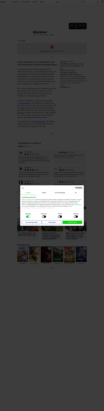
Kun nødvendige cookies (32, 222)
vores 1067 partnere (30, 199)
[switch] (44, 216)
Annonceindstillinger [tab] (60, 192)
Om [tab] (76, 192)
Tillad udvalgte (52, 222)
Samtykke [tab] (28, 192)
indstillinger (78, 204)
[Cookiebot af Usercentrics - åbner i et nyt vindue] (76, 188)
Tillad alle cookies (72, 222)
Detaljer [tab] (44, 192)
